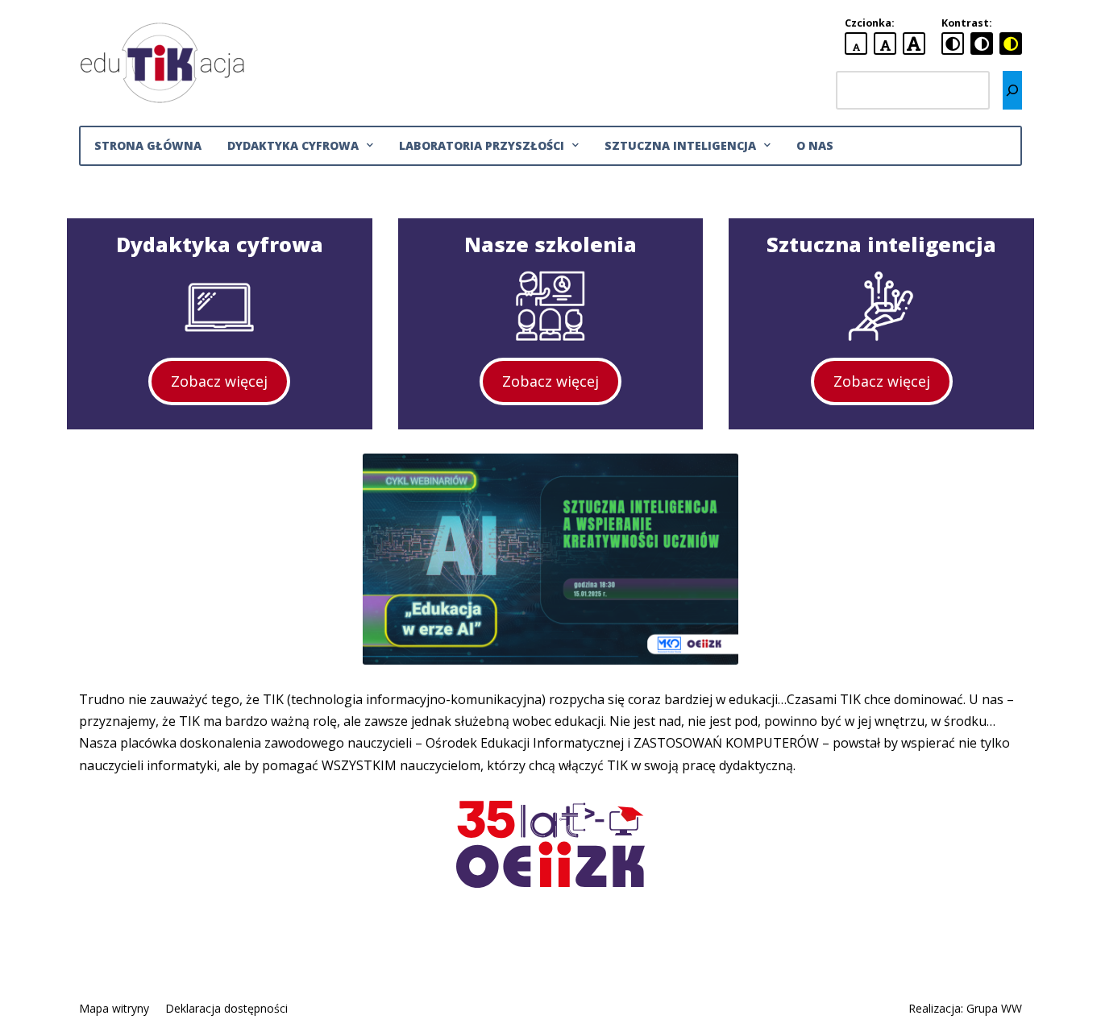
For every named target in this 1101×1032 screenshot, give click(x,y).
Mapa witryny (114, 1008)
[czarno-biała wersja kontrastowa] (981, 43)
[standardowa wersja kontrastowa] (952, 43)
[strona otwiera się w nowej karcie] (550, 559)
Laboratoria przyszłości (481, 145)
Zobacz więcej (219, 381)
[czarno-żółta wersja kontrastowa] (1010, 43)
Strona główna (148, 145)
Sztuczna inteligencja (680, 145)
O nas (814, 145)
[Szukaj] (1012, 90)
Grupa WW (994, 1008)
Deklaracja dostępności (226, 1008)
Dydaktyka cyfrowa (293, 145)
